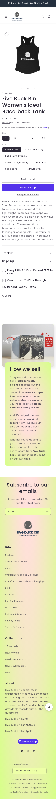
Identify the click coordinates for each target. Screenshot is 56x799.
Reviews (9, 555)
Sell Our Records (14, 601)
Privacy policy (40, 783)
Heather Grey (33, 168)
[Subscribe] (47, 511)
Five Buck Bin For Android (20, 725)
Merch (8, 672)
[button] (6, 16)
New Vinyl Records (15, 665)
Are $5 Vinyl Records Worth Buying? (25, 581)
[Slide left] (22, 89)
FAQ (7, 568)
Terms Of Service (14, 627)
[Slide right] (34, 89)
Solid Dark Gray (34, 149)
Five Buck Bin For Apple (18, 731)
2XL (44, 138)
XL (33, 138)
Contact (10, 594)
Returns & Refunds (15, 614)
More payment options (28, 194)
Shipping (6, 122)
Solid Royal (11, 168)
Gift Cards (11, 607)
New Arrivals (12, 652)
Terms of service (21, 787)
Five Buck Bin (26, 779)
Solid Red (41, 162)
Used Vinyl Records (15, 659)
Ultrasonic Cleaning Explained (22, 574)
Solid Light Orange (16, 155)
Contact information (18, 792)
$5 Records (11, 646)
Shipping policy (38, 787)
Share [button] (8, 295)
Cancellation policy (40, 792)
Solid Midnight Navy (16, 162)
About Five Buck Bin (16, 561)
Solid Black (11, 149)
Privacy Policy (12, 620)
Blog (7, 587)
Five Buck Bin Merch (17, 719)
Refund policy (25, 783)
